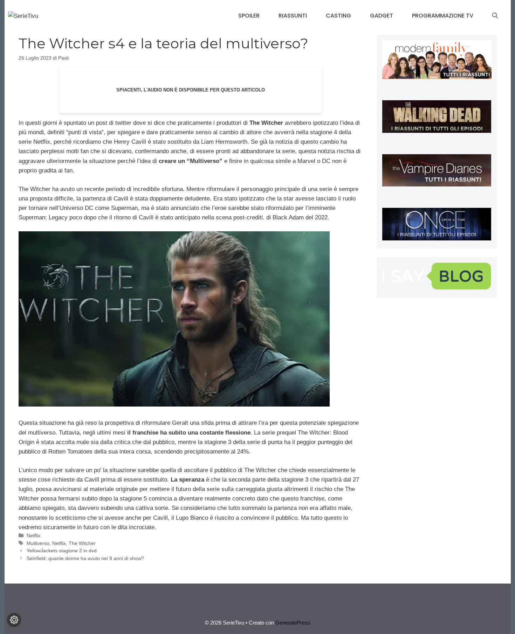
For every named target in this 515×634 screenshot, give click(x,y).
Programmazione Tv (442, 16)
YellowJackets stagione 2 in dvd (62, 550)
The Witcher (82, 543)
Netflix (33, 535)
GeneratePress (292, 623)
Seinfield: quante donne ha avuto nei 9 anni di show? (85, 558)
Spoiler (249, 16)
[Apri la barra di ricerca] (495, 16)
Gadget (381, 16)
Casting (338, 16)
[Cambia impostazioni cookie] (14, 620)
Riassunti (293, 16)
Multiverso (38, 543)
